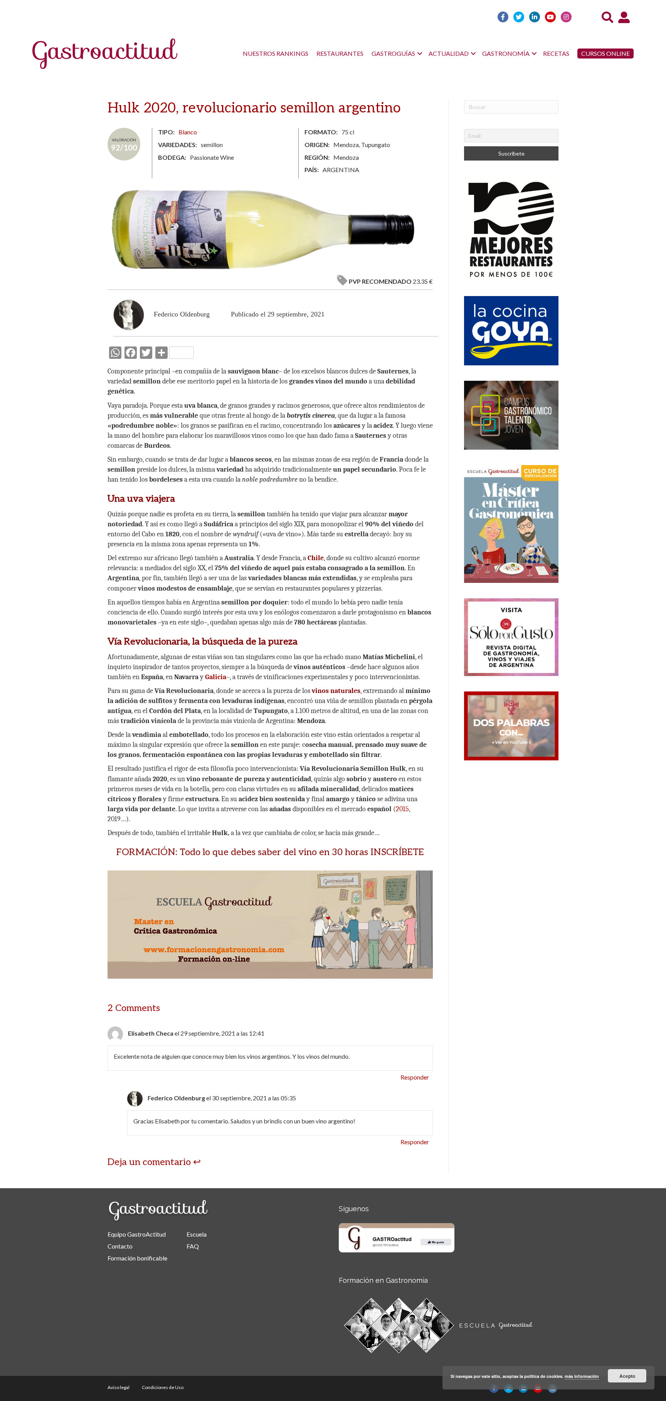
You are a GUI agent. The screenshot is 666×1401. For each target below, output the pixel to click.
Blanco (187, 132)
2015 (402, 809)
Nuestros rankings (275, 53)
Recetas (556, 53)
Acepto (627, 1376)
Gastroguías (393, 53)
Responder (414, 1077)
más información (582, 1376)
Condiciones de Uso (162, 1387)
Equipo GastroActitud (137, 1234)
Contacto (120, 1246)
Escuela (197, 1234)
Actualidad (449, 53)
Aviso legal (119, 1387)
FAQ (193, 1246)
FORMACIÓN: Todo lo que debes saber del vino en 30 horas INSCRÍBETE (270, 852)
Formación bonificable (137, 1258)
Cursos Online (605, 53)
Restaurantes (339, 53)
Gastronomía (506, 53)
